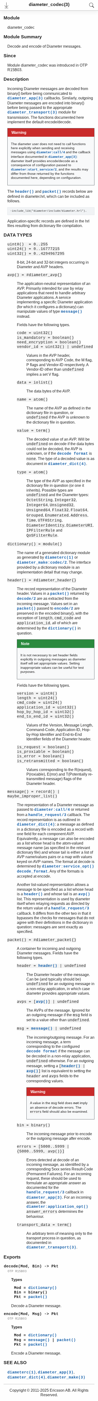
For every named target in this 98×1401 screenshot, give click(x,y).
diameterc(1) (59, 558)
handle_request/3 (47, 815)
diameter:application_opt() (57, 1207)
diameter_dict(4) (67, 464)
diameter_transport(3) (32, 112)
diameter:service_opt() (68, 866)
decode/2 (26, 599)
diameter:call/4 (50, 152)
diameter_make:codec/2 (42, 563)
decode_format (32, 871)
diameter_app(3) (25, 98)
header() (24, 192)
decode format (72, 454)
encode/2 (63, 609)
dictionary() (62, 628)
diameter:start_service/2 (34, 169)
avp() (84, 894)
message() (71, 312)
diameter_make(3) (66, 1377)
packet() (51, 192)
